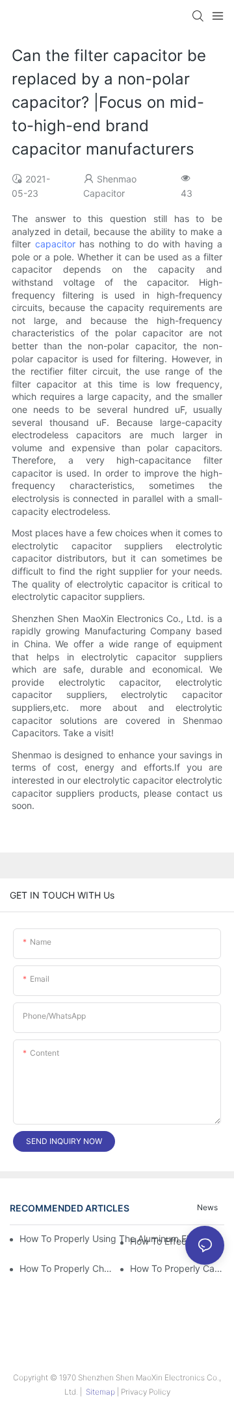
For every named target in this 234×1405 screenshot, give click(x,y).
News (207, 1207)
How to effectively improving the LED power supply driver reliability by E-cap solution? (177, 1241)
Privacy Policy (145, 1392)
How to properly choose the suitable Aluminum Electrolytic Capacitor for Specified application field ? (67, 1268)
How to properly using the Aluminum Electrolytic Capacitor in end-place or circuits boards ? (116, 1238)
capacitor (55, 243)
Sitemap (100, 1392)
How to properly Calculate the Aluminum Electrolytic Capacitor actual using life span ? (177, 1268)
